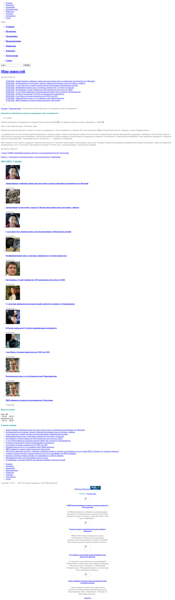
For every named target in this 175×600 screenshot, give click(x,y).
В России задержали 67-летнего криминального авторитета (31, 328)
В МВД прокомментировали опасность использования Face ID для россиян (38, 153)
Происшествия (12, 9)
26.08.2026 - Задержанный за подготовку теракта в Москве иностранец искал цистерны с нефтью (45, 83)
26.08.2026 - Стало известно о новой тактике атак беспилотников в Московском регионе (42, 85)
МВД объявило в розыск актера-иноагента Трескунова (29, 400)
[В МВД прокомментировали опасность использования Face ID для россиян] (87, 501)
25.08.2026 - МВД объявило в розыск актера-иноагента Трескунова (33, 100)
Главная (9, 3)
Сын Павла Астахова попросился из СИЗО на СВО (28, 352)
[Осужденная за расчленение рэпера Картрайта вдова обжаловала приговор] (87, 550)
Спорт (8, 18)
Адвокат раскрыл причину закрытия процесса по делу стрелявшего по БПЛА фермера (41, 453)
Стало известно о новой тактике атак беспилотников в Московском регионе (38, 232)
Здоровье (9, 14)
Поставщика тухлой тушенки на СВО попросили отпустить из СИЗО (35, 280)
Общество (10, 11)
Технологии (10, 16)
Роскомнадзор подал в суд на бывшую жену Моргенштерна (31, 376)
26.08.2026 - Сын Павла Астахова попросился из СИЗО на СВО (32, 96)
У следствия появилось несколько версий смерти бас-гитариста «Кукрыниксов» (40, 304)
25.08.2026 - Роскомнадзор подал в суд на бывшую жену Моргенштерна (35, 98)
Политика (10, 5)
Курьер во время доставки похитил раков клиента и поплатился (87, 530)
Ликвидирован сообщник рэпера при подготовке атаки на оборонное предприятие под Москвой (47, 183)
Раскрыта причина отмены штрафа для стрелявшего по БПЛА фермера (34, 456)
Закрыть (87, 598)
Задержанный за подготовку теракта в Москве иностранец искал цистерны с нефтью (42, 207)
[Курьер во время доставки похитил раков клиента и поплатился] (87, 524)
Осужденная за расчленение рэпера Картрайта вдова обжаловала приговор (87, 556)
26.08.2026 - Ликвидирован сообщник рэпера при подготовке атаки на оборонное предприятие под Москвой (50, 81)
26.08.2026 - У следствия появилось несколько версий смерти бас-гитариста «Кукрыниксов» (43, 92)
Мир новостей (13, 71)
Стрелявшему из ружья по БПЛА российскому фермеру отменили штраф (35, 460)
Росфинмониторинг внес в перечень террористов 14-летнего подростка (36, 256)
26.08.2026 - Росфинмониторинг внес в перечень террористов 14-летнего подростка (40, 88)
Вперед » (4, 157)
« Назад (4, 153)
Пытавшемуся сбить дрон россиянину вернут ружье (27, 458)
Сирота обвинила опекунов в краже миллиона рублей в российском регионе (87, 582)
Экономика (10, 7)
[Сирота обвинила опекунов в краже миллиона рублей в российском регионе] (87, 576)
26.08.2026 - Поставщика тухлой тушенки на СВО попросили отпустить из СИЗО (39, 90)
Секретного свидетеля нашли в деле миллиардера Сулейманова (35, 157)
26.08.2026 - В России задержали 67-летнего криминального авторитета (35, 94)
